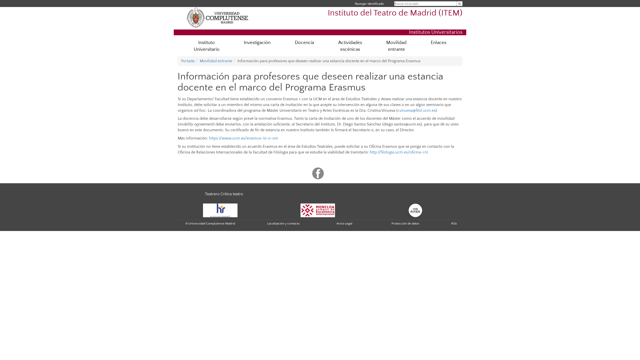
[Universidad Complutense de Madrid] (218, 17)
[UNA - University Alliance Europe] (415, 210)
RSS (454, 223)
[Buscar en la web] (459, 3)
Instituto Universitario (207, 46)
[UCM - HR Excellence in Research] (220, 210)
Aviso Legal (344, 223)
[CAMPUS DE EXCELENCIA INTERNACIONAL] (317, 210)
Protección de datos (405, 223)
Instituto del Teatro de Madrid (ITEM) (395, 13)
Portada (187, 61)
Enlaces (438, 42)
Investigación (257, 42)
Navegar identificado (369, 4)
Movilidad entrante (396, 46)
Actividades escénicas (350, 46)
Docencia (304, 42)
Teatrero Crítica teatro (224, 194)
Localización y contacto (283, 223)
